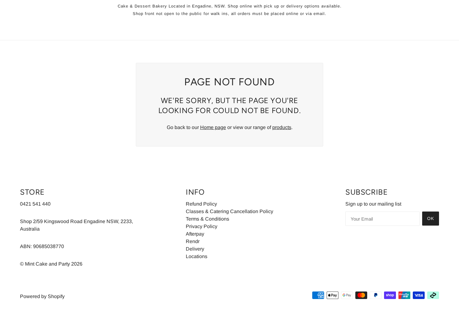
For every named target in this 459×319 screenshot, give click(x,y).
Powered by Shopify (42, 296)
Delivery (195, 249)
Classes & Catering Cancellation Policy (229, 211)
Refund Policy (201, 204)
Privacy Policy (201, 226)
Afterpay (195, 234)
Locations (196, 256)
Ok (430, 218)
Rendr (193, 241)
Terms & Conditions (207, 219)
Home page (213, 127)
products (281, 127)
